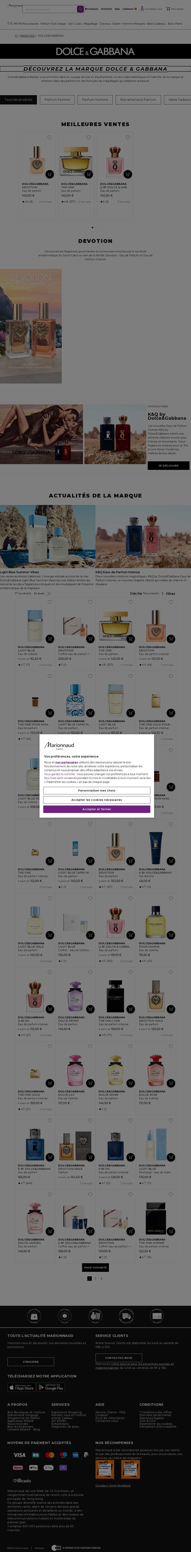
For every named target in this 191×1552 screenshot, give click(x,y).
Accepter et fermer (96, 809)
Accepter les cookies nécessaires (96, 800)
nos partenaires (66, 762)
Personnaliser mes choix (96, 790)
